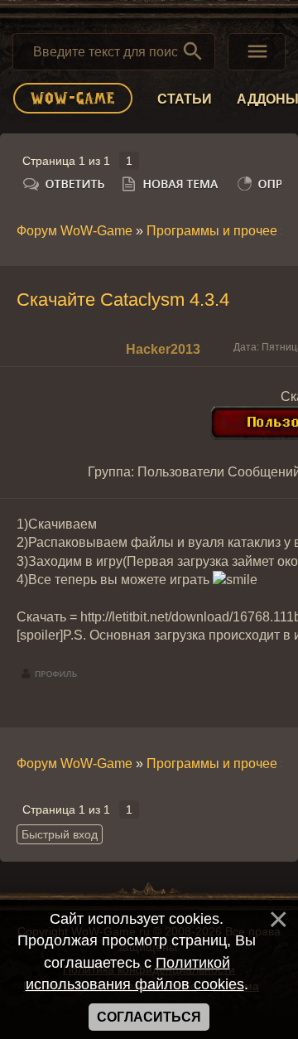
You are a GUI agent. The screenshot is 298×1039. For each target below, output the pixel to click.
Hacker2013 (163, 349)
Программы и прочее (212, 231)
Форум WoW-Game (74, 231)
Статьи (184, 99)
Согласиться (149, 1017)
